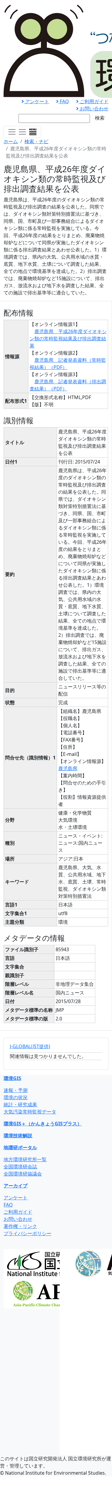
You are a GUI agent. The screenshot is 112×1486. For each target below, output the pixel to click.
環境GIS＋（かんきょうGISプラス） (43, 1123)
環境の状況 (15, 1097)
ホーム (11, 141)
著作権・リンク (20, 1226)
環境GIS (12, 1078)
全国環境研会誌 (20, 1166)
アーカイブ (15, 1185)
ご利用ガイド (93, 101)
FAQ (64, 101)
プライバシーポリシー (27, 1233)
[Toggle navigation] (22, 132)
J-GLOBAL (30, 1046)
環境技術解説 (18, 1135)
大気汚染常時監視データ (30, 1111)
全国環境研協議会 (23, 1173)
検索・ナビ (36, 141)
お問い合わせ (93, 108)
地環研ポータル (20, 1147)
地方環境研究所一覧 (25, 1159)
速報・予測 (15, 1090)
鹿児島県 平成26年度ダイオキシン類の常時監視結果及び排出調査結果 (68, 338)
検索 (100, 118)
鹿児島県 (67, 768)
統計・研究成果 (20, 1104)
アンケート (36, 101)
